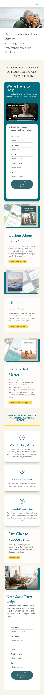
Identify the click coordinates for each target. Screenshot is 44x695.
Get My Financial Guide (18, 262)
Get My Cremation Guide (18, 326)
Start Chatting (14, 557)
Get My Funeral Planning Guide (20, 403)
